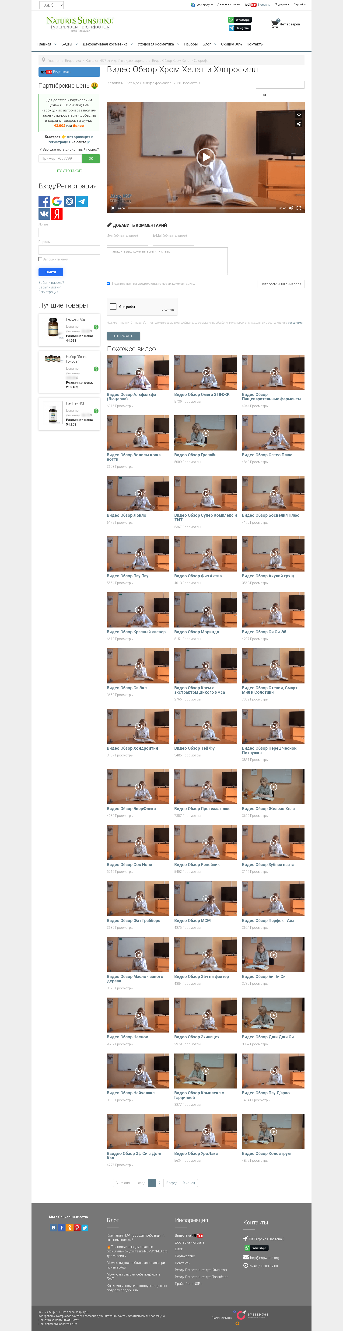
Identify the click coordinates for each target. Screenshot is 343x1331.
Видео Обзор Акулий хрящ (268, 576)
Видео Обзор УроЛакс (196, 1153)
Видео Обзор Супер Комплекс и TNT (205, 517)
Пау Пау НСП (75, 403)
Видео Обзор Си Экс (127, 688)
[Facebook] (44, 201)
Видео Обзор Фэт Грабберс (133, 920)
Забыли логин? (50, 287)
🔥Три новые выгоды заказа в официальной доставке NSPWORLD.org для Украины (137, 1251)
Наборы (191, 44)
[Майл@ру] (69, 201)
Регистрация (48, 292)
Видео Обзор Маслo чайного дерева (135, 978)
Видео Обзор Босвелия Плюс (270, 515)
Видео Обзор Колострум (266, 1153)
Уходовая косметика (156, 44)
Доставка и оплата (229, 4)
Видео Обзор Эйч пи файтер (201, 976)
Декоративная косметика (105, 44)
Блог (207, 44)
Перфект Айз (75, 319)
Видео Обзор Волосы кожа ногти (134, 457)
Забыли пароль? (51, 282)
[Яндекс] (57, 214)
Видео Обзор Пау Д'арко (266, 1093)
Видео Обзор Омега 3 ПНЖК (202, 394)
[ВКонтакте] (44, 214)
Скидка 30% (231, 44)
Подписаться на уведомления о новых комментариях (153, 283)
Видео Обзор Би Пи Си (264, 976)
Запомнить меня (55, 259)
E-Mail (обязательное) (170, 235)
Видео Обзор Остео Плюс (267, 455)
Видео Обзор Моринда (196, 632)
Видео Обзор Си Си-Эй (264, 632)
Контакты (255, 44)
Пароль (44, 242)
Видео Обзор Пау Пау (127, 576)
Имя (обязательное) (122, 235)
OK (91, 158)
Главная (44, 44)
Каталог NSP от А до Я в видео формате (116, 60)
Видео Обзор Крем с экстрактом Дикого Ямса (199, 690)
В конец (189, 1183)
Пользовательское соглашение (57, 1324)
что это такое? (69, 171)
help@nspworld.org (264, 1258)
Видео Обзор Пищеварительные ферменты (271, 396)
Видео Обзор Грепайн (195, 455)
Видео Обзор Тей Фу (194, 748)
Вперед (171, 1183)
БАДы (67, 44)
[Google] (57, 201)
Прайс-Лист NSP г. (189, 1284)
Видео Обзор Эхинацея (197, 1037)
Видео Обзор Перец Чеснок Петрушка (269, 750)
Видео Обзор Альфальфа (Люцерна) (131, 396)
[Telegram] (82, 201)
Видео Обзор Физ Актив (198, 576)
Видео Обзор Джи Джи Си (268, 1037)
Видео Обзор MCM (192, 920)
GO (265, 95)
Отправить (123, 336)
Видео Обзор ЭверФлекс (131, 808)
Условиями (295, 322)
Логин (43, 224)
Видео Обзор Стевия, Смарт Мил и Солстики (270, 690)
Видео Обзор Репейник (197, 864)
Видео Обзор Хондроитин (132, 748)
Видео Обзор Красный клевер (136, 632)
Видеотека (73, 60)
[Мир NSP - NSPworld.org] (80, 23)
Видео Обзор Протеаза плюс (202, 808)
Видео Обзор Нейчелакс (131, 1093)
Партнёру (300, 4)
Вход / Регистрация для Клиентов (201, 1270)
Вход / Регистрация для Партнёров (201, 1277)
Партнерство (185, 1256)
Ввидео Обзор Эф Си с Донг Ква (134, 1155)
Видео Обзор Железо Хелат (269, 808)
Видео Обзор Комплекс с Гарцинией (199, 1095)
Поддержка (282, 4)
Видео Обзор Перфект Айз (268, 920)
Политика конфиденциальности (58, 1320)
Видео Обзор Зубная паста (268, 864)
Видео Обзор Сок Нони (129, 864)
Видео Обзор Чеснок (127, 1037)
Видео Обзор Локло (126, 515)
